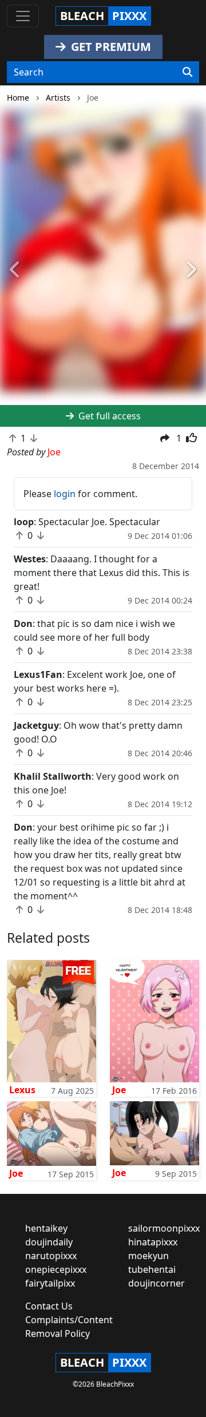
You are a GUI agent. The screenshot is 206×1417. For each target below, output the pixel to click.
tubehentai (152, 1269)
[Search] (187, 72)
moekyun (148, 1255)
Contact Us (49, 1306)
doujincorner (156, 1283)
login (65, 493)
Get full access (108, 416)
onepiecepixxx (55, 1269)
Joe (119, 1089)
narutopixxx (51, 1255)
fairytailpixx (50, 1283)
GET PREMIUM (109, 46)
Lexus (22, 1089)
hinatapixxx (152, 1242)
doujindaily (49, 1242)
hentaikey (46, 1228)
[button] (15, 270)
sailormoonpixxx (164, 1228)
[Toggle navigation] (23, 16)
